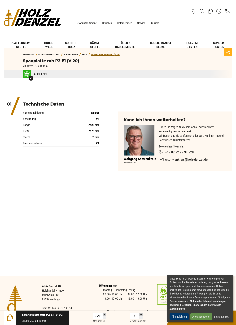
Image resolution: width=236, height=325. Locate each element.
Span (84, 54)
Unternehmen (124, 23)
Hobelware (49, 45)
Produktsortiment (86, 23)
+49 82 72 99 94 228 (179, 152)
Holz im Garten (192, 45)
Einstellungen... (222, 316)
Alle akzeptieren (201, 316)
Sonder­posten (219, 45)
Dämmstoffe (95, 45)
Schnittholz (71, 45)
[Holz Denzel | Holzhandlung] (32, 17)
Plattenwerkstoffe (21, 45)
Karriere (154, 23)
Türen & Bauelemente (125, 45)
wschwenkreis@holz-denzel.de (186, 159)
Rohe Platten (71, 54)
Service (141, 23)
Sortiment (28, 54)
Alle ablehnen (179, 316)
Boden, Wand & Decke (160, 45)
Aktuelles (107, 23)
